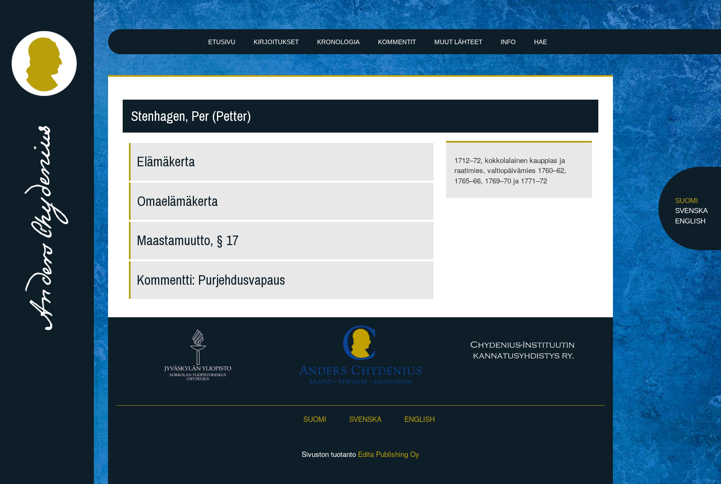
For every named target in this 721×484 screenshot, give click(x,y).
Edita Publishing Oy (388, 454)
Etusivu (221, 41)
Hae (540, 41)
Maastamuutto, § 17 (188, 240)
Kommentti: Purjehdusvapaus (211, 280)
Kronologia (338, 41)
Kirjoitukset (276, 41)
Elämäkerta (166, 161)
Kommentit (397, 41)
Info (508, 41)
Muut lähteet (458, 41)
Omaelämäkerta (177, 201)
